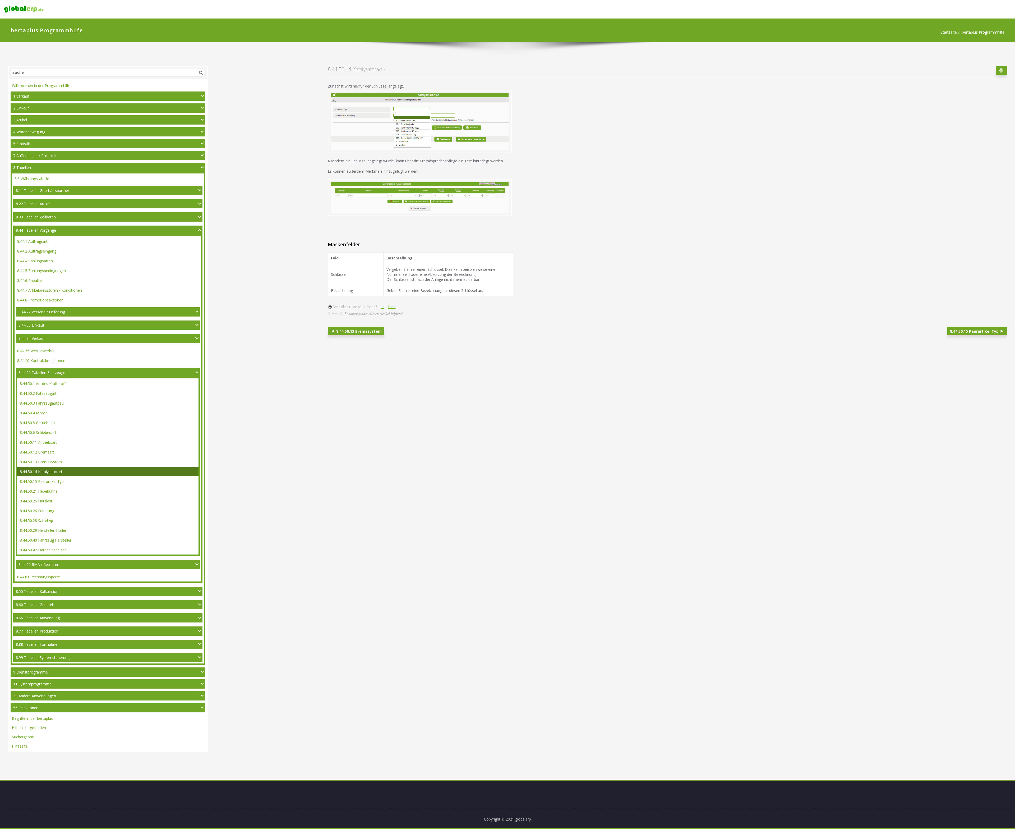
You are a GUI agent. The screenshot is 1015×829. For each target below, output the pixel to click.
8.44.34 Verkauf (32, 338)
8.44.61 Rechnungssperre (38, 576)
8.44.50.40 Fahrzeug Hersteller (45, 540)
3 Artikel (20, 119)
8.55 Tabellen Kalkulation (37, 591)
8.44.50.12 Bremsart (37, 452)
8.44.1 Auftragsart (32, 241)
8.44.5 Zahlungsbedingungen (41, 270)
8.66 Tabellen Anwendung (38, 617)
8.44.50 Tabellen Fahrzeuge (42, 372)
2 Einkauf (21, 108)
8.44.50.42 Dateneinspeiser (43, 549)
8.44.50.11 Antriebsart (38, 442)
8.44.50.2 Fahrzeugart (38, 393)
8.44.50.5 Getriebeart (37, 422)
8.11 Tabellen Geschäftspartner (42, 190)
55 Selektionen (25, 707)
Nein (392, 307)
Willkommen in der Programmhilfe (41, 85)
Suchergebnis (23, 736)
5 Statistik (21, 143)
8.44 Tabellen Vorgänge (36, 230)
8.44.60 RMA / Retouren (39, 564)
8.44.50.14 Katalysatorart (41, 471)
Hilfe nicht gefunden (29, 727)
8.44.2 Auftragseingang (36, 251)
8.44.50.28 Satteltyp (36, 520)
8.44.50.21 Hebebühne (39, 491)
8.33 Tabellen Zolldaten (36, 216)
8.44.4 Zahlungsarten (35, 260)
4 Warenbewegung (29, 131)
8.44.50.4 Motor (33, 412)
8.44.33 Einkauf (31, 325)
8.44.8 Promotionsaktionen (40, 300)
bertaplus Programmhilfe (983, 32)
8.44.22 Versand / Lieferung (42, 311)
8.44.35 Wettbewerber (36, 350)
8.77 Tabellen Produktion (37, 631)
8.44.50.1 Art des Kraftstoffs (43, 383)
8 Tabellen (22, 167)
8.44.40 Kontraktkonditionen (41, 360)
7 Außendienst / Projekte (34, 155)
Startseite (948, 32)
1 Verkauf (21, 96)
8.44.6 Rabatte (29, 280)
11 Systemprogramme (32, 683)
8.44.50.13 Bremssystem (41, 461)
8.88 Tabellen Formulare (36, 644)
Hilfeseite (20, 746)
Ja (382, 307)
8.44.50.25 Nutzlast (36, 500)
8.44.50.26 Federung (37, 510)
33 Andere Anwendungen (34, 695)
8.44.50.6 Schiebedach (38, 432)
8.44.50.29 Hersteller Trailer (43, 530)
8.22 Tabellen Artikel (33, 203)
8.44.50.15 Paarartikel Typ (42, 481)
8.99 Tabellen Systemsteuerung (43, 657)
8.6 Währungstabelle (32, 178)
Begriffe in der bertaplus (32, 718)
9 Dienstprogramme (30, 672)
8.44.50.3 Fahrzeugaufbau (42, 403)
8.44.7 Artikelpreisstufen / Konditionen (49, 290)
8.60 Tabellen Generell (35, 604)
